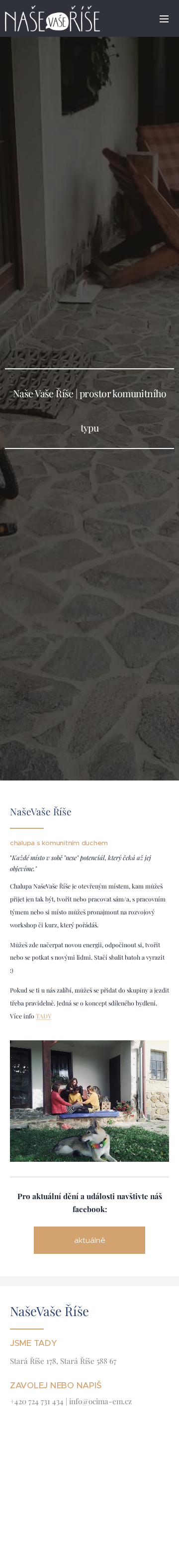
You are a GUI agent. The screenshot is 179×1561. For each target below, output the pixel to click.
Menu (164, 18)
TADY (43, 1016)
